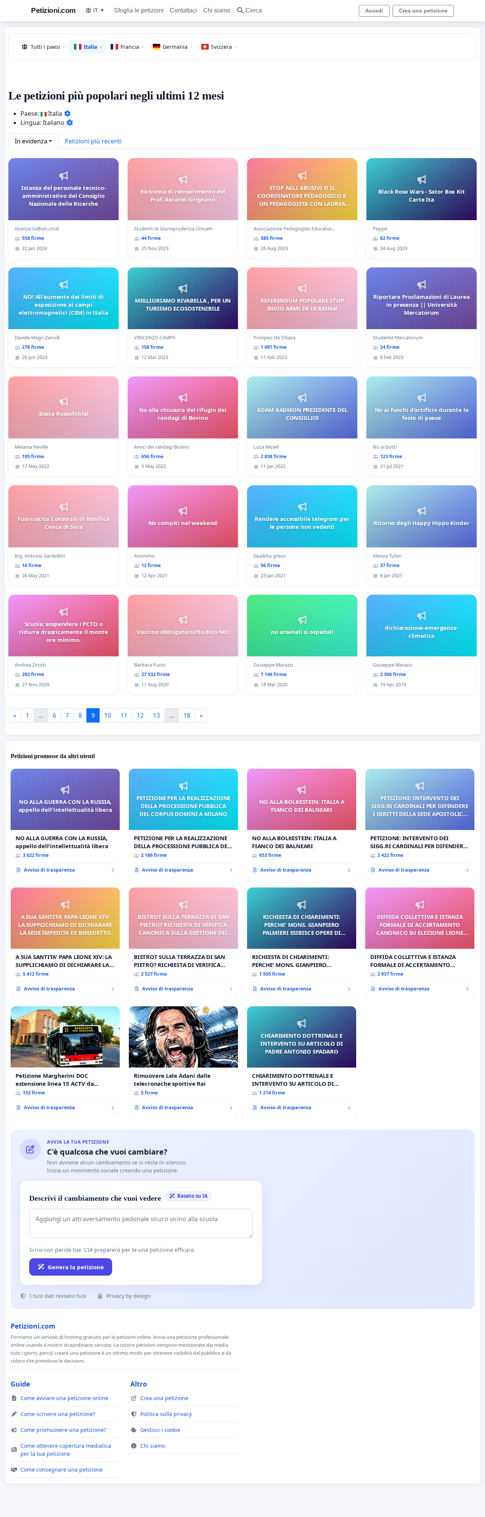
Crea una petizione (423, 11)
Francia (132, 46)
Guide (20, 1383)
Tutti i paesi (48, 46)
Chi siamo (216, 10)
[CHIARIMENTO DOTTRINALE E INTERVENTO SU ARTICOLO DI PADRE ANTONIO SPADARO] (301, 1061)
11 (123, 715)
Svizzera (223, 46)
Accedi (374, 11)
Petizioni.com (53, 10)
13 (156, 715)
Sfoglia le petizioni (139, 10)
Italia (93, 46)
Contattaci (183, 10)
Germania (177, 46)
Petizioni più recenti (93, 141)
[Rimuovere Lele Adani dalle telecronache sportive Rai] (183, 1061)
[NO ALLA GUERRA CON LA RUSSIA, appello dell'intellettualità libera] (65, 823)
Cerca (254, 10)
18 (186, 715)
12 (140, 715)
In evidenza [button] (31, 141)
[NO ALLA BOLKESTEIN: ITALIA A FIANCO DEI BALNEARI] (301, 823)
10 (107, 715)
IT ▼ (99, 10)
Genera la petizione (76, 1267)
